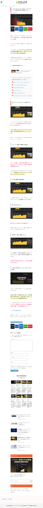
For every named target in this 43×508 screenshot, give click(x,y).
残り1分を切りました (17, 90)
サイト (12, 362)
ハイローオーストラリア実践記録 (17, 322)
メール (12, 357)
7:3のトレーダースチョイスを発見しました (21, 82)
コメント (13, 339)
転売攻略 (13, 492)
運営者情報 (4, 499)
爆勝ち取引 (28, 490)
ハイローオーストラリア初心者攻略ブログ (21, 505)
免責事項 (10, 499)
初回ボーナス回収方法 (21, 490)
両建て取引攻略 (14, 490)
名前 (12, 352)
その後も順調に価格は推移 (18, 87)
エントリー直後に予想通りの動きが (20, 84)
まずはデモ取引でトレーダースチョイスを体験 (22, 95)
